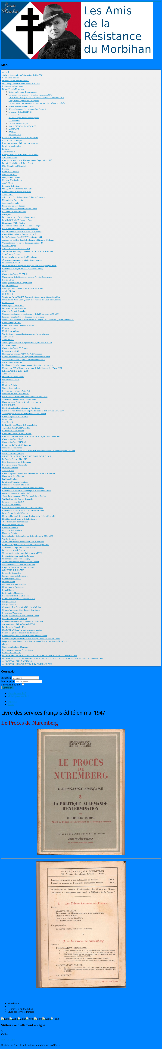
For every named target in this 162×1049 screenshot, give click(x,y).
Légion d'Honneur (10, 285)
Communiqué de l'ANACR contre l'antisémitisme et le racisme (28, 473)
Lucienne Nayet (9, 345)
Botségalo (6, 214)
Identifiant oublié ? (17, 693)
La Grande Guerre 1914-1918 (14, 459)
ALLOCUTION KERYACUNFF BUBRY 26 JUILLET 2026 (27, 664)
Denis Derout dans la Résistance (16, 513)
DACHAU (12, 132)
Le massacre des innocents (18, 115)
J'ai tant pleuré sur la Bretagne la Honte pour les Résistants (27, 342)
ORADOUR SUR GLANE (13, 570)
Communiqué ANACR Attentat (15, 348)
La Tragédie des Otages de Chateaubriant (19, 425)
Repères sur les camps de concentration (23, 92)
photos (5, 644)
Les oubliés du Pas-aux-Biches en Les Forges (21, 226)
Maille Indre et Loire (11, 331)
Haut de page (8, 1039)
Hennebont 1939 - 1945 (12, 263)
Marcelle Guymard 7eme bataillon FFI (18, 564)
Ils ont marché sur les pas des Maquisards (19, 257)
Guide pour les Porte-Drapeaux (15, 647)
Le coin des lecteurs (10, 78)
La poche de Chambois (12, 530)
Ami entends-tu (8, 152)
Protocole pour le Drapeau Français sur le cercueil (23, 317)
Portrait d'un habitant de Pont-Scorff (17, 163)
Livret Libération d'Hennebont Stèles (18, 325)
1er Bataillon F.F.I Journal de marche (17, 499)
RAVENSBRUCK (15, 135)
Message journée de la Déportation (17, 282)
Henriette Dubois (9, 385)
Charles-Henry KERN (11, 322)
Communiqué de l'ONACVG (14, 442)
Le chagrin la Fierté (10, 351)
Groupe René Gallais (11, 388)
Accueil (5, 72)
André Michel (8, 339)
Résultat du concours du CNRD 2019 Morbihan (22, 507)
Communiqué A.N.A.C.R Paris (15, 416)
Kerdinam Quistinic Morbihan (15, 482)
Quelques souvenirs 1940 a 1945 (16, 493)
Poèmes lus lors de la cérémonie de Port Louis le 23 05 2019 (27, 536)
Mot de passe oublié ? (18, 696)
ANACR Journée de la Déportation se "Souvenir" (23, 487)
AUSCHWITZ (14, 129)
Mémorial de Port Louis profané (15, 393)
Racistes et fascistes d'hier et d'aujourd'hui (20, 137)
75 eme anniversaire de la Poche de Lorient (20, 561)
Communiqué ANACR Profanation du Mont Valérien (24, 635)
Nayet (4, 382)
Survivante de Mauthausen (13, 206)
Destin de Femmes (10, 467)
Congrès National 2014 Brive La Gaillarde (20, 154)
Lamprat (5, 169)
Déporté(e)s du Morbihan (13, 89)
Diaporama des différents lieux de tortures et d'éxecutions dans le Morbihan (34, 641)
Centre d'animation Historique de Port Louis (21, 610)
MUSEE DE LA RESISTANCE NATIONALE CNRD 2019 (26, 456)
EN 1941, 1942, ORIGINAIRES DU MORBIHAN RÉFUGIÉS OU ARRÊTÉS (37, 103)
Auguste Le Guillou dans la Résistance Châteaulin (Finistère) (28, 240)
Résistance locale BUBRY (13, 502)
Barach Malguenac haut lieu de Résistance (20, 633)
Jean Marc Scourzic (10, 203)
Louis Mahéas (8, 302)
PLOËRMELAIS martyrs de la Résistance (19, 519)
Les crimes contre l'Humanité (14, 465)
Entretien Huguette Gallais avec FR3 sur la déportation (25, 544)
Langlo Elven (8, 280)
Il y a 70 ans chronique (12, 140)
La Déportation (14, 120)
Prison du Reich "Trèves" (13, 524)
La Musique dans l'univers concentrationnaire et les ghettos (27, 365)
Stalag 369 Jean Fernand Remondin (17, 189)
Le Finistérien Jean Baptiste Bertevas (18, 556)
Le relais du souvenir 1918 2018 (16, 391)
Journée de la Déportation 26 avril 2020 (19, 547)
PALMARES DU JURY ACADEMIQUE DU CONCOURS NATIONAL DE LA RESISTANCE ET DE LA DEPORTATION (52, 658)
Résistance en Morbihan (12, 86)
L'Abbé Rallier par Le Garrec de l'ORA (18, 598)
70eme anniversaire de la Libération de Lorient (22, 260)
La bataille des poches (11, 573)
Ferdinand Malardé (10, 479)
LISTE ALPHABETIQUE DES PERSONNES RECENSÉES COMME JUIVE (36, 98)
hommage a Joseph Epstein (13, 550)
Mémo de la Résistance (12, 448)
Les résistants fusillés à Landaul (15, 596)
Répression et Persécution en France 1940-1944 (22, 621)
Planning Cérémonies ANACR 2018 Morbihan (22, 354)
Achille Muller (8, 291)
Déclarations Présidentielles (14, 308)
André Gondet (8, 337)
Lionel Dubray (8, 590)
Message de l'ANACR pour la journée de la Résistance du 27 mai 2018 (32, 368)
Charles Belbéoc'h (10, 527)
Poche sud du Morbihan (12, 593)
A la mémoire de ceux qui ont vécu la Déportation (23, 359)
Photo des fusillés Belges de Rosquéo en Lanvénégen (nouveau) (29, 265)
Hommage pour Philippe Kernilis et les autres (21, 402)
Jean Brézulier (8, 422)
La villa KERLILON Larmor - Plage (17, 220)
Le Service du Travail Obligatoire (16, 445)
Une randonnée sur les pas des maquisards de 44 (22, 243)
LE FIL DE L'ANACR (11, 652)
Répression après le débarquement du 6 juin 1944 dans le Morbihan (31, 638)
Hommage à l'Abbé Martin (13, 223)
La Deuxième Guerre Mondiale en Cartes (19, 208)
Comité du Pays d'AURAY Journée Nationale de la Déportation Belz (31, 297)
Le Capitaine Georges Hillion (14, 618)
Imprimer (12, 701)
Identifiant (6, 677)
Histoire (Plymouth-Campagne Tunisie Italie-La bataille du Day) (29, 516)
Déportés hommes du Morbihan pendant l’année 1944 (28, 109)
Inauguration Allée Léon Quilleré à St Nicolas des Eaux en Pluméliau (31, 300)
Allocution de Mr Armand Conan (16, 248)
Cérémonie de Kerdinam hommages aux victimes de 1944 (26, 490)
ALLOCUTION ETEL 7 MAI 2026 (17, 661)
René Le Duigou (9, 245)
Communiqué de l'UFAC (12, 439)
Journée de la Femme (11, 254)
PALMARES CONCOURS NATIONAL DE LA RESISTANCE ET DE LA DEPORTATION (39, 655)
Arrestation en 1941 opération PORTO (18, 624)
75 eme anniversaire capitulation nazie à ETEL (22, 553)
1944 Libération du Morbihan (15, 522)
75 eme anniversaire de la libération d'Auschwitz (23, 541)
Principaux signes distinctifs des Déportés (24, 118)
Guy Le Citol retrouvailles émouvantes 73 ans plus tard (25, 334)
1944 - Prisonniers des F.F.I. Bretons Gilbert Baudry (24, 496)
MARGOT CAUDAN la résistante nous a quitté (22, 630)
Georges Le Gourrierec (11, 504)
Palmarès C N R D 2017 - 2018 (15, 371)
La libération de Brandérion (14, 211)
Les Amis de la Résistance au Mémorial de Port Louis (24, 396)
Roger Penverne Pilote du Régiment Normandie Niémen (26, 356)
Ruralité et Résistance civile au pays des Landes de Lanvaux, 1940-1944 (33, 411)
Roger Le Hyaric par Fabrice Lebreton (18, 567)
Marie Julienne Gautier (12, 362)
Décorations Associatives (13, 376)
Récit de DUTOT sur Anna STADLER (22, 126)
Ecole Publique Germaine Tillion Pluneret (20, 228)
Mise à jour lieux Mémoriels (14, 166)
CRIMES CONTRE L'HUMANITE (16, 433)
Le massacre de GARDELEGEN (20, 112)
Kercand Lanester (9, 328)
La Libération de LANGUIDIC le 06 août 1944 (22, 237)
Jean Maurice (8, 470)
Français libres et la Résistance (15, 576)
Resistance (6, 149)
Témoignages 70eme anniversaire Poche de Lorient (24, 413)
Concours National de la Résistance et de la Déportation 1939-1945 (31, 436)
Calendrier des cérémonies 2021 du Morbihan (21, 607)
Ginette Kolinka (9, 539)
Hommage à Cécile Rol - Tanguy (16, 559)
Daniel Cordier (8, 581)
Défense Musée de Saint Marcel (15, 80)
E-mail (11, 704)
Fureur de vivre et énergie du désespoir (18, 217)
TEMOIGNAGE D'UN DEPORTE (16, 428)
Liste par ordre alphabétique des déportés (24, 101)
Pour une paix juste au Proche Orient (17, 650)
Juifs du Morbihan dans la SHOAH (21, 106)
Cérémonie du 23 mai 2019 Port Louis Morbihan (23, 510)
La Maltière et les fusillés (13, 430)
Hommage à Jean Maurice (13, 476)
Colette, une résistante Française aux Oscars (20, 615)
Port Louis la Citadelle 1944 (14, 627)
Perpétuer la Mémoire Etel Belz (15, 485)
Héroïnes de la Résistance (13, 587)
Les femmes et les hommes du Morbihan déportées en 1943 (30, 95)
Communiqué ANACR (11, 578)
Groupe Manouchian (11, 177)
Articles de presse (9, 157)
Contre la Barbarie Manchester (15, 311)
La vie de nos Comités (11, 146)
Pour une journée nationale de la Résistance (21, 83)
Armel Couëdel (8, 374)
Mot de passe (8, 681)
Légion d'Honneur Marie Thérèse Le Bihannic (21, 231)
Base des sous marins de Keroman (16, 462)
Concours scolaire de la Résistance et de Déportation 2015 (27, 160)
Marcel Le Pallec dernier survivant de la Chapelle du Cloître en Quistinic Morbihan (38, 319)
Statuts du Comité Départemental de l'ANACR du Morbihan (27, 251)
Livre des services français (18, 123)
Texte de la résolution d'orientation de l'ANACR (22, 75)
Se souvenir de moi (10, 684)
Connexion (7, 688)
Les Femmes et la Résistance (14, 584)
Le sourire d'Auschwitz (12, 613)
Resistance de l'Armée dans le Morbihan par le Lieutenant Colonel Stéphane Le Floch (38, 450)
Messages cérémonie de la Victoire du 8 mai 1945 (23, 288)
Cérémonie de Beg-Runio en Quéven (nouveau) (22, 268)
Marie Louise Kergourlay (13, 453)
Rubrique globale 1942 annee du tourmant (20, 143)
